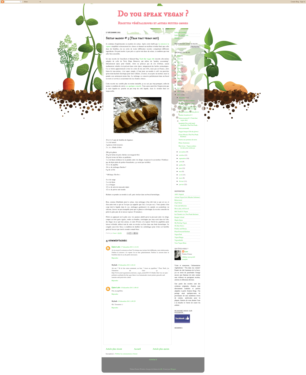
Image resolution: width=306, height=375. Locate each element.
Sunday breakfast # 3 (185, 115)
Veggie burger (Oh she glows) (188, 131)
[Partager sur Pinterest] (137, 233)
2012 (179, 91)
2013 (179, 88)
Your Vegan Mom (180, 243)
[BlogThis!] (130, 233)
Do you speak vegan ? (153, 14)
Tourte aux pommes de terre (188, 140)
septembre (182, 158)
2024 (179, 55)
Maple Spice (179, 220)
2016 (179, 78)
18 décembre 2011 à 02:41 (127, 265)
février (181, 181)
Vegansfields (179, 240)
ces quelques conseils (133, 86)
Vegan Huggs (179, 237)
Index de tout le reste (181, 35)
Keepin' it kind (179, 217)
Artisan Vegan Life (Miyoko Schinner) (187, 197)
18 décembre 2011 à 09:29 (127, 301)
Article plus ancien (161, 348)
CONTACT (153, 359)
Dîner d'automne (184, 143)
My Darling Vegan (181, 223)
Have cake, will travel (182, 208)
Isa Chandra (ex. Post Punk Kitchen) (187, 214)
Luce (186, 251)
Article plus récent (114, 348)
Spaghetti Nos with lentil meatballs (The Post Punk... (188, 124)
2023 (179, 59)
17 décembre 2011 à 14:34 (130, 247)
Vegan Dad (178, 234)
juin (180, 168)
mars (181, 178)
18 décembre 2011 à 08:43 (130, 287)
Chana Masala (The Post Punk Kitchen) (188, 135)
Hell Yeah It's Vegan (181, 211)
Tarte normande (184, 128)
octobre (181, 155)
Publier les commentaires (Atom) (126, 354)
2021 (179, 62)
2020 (179, 65)
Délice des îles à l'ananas (187, 100)
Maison (177, 38)
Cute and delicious (181, 206)
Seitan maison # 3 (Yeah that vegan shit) (188, 119)
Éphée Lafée (116, 247)
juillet (181, 165)
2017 (179, 75)
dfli (161, 369)
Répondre (115, 258)
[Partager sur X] (132, 233)
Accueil (137, 348)
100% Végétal (179, 194)
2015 (179, 82)
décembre (182, 98)
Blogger (173, 369)
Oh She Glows (179, 226)
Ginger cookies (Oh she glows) (189, 112)
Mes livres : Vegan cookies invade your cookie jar (187, 147)
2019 (179, 69)
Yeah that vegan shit (146, 58)
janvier (181, 184)
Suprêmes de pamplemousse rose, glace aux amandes (188, 108)
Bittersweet (178, 200)
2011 (179, 95)
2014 (179, 85)
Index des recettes (180, 32)
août (180, 161)
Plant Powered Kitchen (182, 231)
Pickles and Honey (181, 229)
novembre (182, 152)
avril (181, 175)
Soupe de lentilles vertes (187, 104)
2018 (179, 72)
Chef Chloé (178, 203)
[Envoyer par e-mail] (128, 233)
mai (180, 171)
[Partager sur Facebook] (135, 233)
